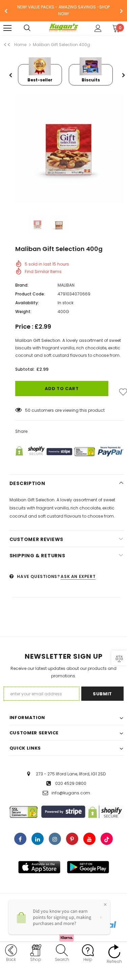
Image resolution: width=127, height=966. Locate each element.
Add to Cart (62, 388)
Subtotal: (25, 369)
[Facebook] (20, 839)
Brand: (21, 285)
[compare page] (119, 658)
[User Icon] (98, 28)
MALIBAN (66, 285)
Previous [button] (11, 76)
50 (27, 410)
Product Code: (30, 294)
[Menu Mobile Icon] (7, 28)
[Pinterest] (72, 839)
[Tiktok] (107, 839)
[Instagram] (55, 839)
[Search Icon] (34, 28)
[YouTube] (89, 839)
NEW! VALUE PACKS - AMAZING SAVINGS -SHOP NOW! (63, 10)
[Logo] (63, 27)
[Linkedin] (37, 839)
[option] (63, 10)
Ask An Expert (78, 576)
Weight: (23, 311)
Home (20, 44)
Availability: (27, 303)
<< (7, 45)
